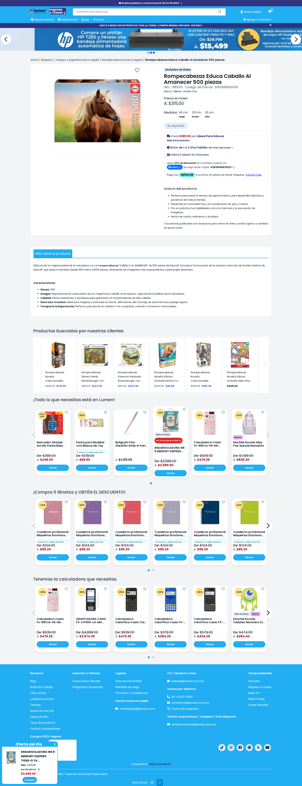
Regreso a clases (259, 687)
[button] (34, 435)
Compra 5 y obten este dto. (51, 542)
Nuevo (238, 437)
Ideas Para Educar (210, 136)
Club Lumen (38, 693)
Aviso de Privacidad (128, 681)
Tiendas (35, 705)
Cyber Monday (258, 705)
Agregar (53, 468)
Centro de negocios (184, 709)
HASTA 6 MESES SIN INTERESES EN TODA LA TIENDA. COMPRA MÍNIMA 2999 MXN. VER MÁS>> (151, 25)
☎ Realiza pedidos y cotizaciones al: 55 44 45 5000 (149, 3)
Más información (178, 140)
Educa (177, 91)
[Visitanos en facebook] (240, 747)
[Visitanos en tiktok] (221, 747)
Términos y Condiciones (131, 693)
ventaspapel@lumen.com (137, 709)
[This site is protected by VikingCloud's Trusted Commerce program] (63, 750)
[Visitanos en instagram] (231, 747)
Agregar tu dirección (258, 19)
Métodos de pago (127, 687)
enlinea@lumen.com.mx (187, 681)
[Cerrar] (270, 25)
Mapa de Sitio (39, 717)
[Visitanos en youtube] (267, 747)
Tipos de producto (42, 723)
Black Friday (256, 699)
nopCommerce (160, 764)
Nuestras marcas (42, 711)
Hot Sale (254, 681)
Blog (33, 681)
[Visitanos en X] (258, 747)
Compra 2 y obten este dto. (90, 452)
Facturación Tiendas (86, 681)
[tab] (151, 483)
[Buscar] (220, 12)
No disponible (175, 125)
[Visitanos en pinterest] (249, 747)
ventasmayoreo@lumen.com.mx (193, 724)
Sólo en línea (163, 434)
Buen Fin (254, 693)
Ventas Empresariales (45, 729)
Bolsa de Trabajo (41, 687)
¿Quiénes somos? (42, 699)
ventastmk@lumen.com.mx (190, 703)
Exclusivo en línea (177, 70)
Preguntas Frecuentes (87, 687)
